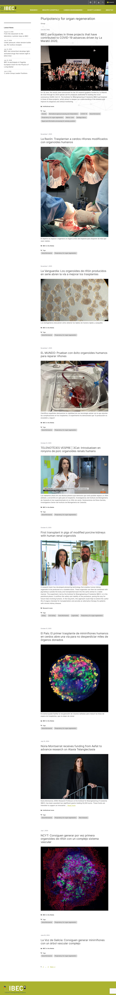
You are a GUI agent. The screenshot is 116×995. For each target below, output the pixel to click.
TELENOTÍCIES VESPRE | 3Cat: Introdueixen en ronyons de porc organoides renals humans (71, 449)
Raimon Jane (70, 117)
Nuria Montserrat (95, 114)
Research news (48, 608)
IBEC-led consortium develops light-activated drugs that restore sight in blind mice (17, 53)
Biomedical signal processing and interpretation (63, 114)
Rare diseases (83, 817)
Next (52, 967)
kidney (44, 615)
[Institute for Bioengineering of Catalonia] (8, 9)
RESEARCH (33, 10)
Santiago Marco (81, 117)
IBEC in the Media (48, 246)
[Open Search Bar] (103, 2)
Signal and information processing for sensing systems (58, 121)
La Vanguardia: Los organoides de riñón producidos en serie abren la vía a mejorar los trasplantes (73, 272)
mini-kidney (52, 615)
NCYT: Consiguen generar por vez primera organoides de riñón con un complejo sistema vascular (70, 839)
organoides (74, 615)
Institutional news (48, 106)
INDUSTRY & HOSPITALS (50, 10)
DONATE (111, 2)
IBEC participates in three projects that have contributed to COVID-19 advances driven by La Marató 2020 (71, 38)
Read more (71, 805)
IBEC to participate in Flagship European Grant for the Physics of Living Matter (16, 64)
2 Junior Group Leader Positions (15, 73)
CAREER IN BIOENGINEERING (73, 10)
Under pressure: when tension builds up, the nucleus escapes (17, 44)
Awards (44, 114)
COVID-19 (84, 114)
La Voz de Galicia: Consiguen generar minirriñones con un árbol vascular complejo (73, 941)
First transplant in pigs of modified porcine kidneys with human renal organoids (73, 534)
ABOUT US (109, 10)
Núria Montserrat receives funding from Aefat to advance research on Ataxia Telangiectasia (71, 747)
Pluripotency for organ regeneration (52, 117)
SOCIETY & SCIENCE (94, 10)
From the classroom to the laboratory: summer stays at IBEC (16, 35)
